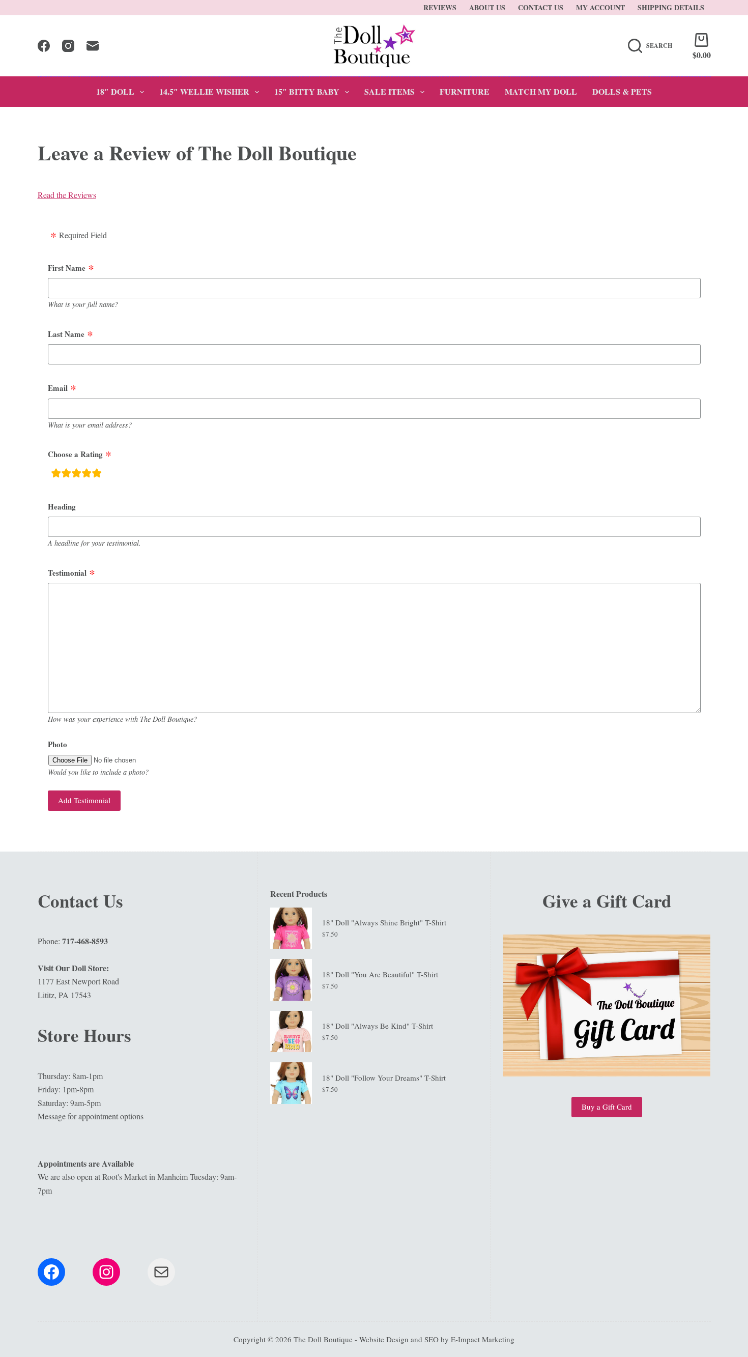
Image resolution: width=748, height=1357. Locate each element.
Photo (57, 744)
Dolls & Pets (622, 91)
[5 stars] (97, 474)
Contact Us (540, 7)
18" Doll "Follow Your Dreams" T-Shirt (384, 1077)
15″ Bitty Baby (306, 91)
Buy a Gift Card (607, 1106)
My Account (600, 7)
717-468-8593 (85, 941)
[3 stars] (76, 474)
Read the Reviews (67, 194)
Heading (62, 506)
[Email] (93, 46)
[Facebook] (44, 46)
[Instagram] (68, 46)
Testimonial (67, 572)
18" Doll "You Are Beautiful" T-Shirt (380, 974)
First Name (66, 267)
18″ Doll (115, 91)
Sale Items (389, 91)
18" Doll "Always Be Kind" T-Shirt (377, 1026)
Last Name (66, 334)
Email (58, 387)
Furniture (465, 91)
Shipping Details (671, 7)
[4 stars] (86, 474)
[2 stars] (66, 474)
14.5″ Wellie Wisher (204, 91)
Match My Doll (541, 91)
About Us (487, 7)
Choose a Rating (75, 454)
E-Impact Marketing (482, 1339)
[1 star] (56, 474)
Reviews (439, 7)
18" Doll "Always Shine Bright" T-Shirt (384, 922)
